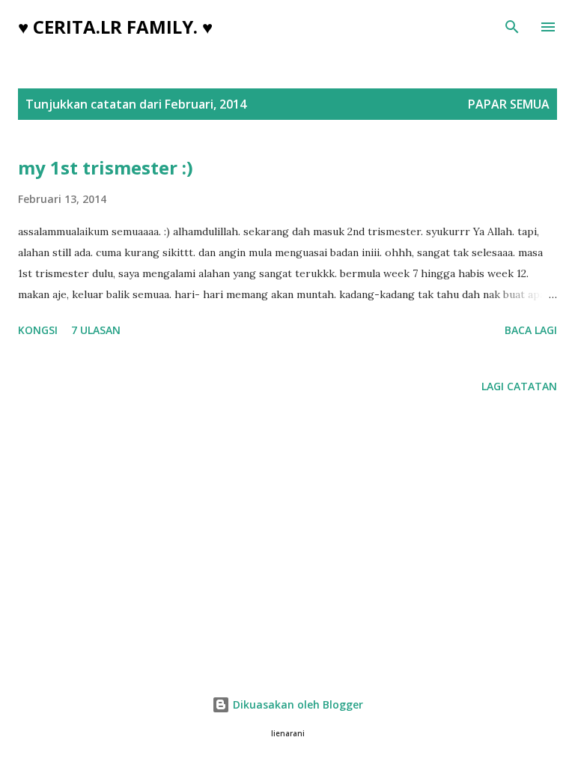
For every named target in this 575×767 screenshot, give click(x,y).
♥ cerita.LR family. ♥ (115, 26)
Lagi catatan (519, 386)
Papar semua (509, 104)
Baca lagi (531, 330)
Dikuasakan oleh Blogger (296, 704)
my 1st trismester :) (105, 167)
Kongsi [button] (38, 330)
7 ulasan (96, 330)
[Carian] (512, 27)
